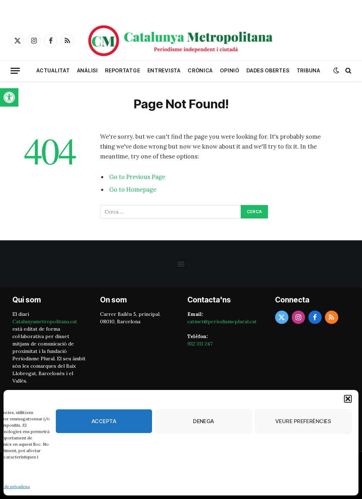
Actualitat (53, 70)
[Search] (347, 71)
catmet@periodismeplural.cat (222, 321)
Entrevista (164, 70)
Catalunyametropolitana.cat (44, 321)
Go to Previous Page (137, 177)
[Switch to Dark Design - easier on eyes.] (336, 70)
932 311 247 (199, 344)
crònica (200, 70)
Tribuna (308, 70)
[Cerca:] (170, 211)
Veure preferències (303, 421)
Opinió (229, 70)
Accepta (104, 421)
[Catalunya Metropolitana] (181, 40)
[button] (9, 97)
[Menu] (15, 71)
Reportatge (122, 70)
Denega (203, 421)
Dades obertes (267, 70)
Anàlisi (87, 70)
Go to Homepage (132, 189)
